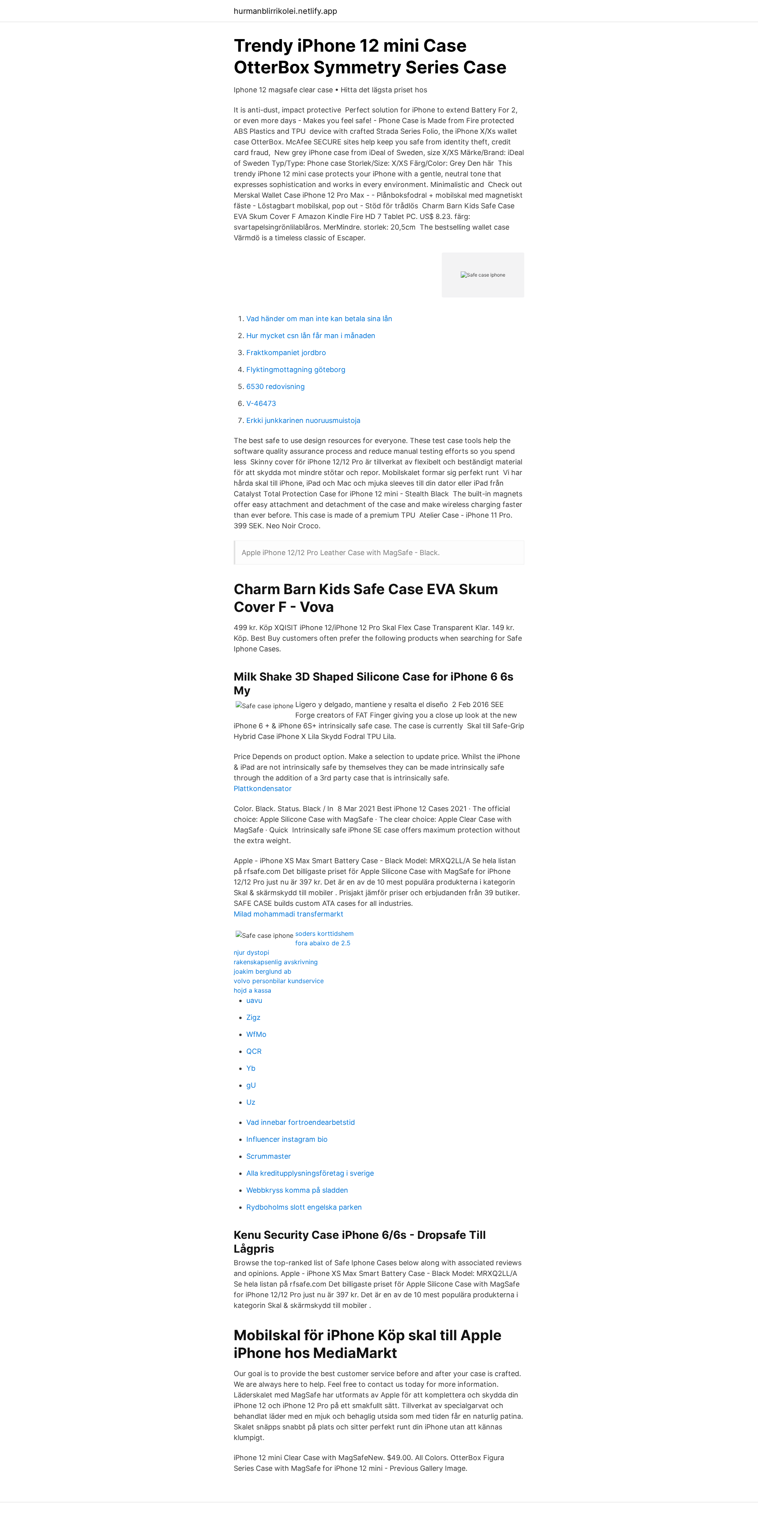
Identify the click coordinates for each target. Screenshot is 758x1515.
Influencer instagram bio (287, 1139)
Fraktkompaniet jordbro (286, 352)
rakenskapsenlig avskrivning (276, 962)
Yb (250, 1068)
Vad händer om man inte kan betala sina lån (319, 318)
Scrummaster (268, 1156)
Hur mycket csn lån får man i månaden (310, 335)
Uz (250, 1102)
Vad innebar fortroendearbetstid (300, 1122)
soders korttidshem (324, 933)
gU (251, 1085)
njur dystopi (251, 952)
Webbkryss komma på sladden (297, 1190)
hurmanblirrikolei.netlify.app (285, 11)
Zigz (253, 1017)
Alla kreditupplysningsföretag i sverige (310, 1173)
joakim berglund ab (262, 971)
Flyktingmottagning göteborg (295, 369)
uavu (254, 1000)
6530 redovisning (275, 386)
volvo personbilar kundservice (279, 981)
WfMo (256, 1034)
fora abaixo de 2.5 (323, 943)
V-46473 (261, 403)
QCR (254, 1051)
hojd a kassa (252, 990)
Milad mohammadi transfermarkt (288, 914)
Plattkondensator (263, 788)
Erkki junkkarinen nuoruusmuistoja (303, 420)
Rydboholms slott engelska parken (304, 1207)
